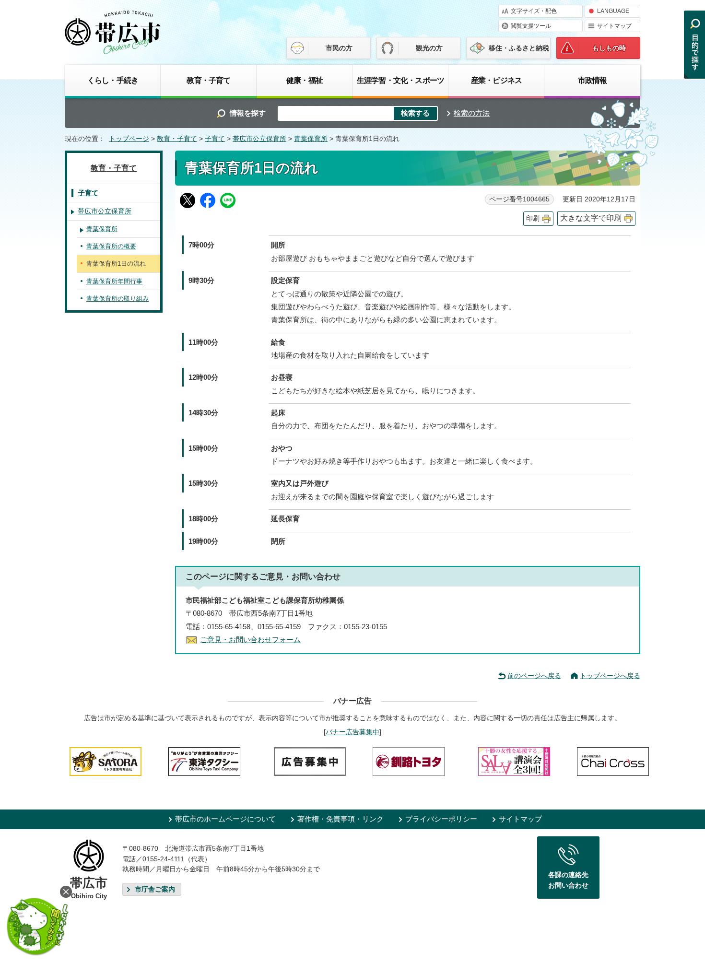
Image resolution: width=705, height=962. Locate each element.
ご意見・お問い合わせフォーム (250, 639)
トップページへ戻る (610, 676)
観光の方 (429, 48)
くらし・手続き (112, 80)
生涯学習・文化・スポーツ (400, 80)
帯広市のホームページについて (225, 819)
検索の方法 (472, 113)
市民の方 (339, 48)
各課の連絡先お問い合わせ (568, 880)
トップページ (129, 138)
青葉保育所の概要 (111, 246)
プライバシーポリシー (441, 819)
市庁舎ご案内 (155, 889)
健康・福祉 (304, 80)
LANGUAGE (613, 11)
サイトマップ (614, 26)
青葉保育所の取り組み (117, 298)
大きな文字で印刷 (591, 218)
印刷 (533, 218)
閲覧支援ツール (531, 26)
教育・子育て (208, 80)
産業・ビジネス (496, 80)
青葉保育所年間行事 (114, 281)
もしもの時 (609, 48)
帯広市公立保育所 (259, 138)
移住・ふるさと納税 (519, 48)
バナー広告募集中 (352, 732)
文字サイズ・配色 (534, 11)
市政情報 (592, 80)
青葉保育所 (311, 138)
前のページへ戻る (534, 676)
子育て (215, 138)
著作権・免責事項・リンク (340, 819)
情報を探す (248, 113)
